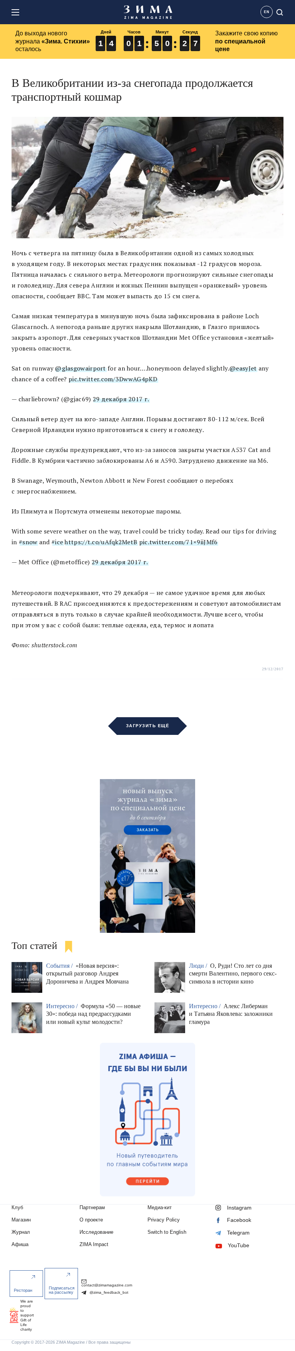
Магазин (21, 1220)
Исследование (96, 1232)
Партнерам (92, 1207)
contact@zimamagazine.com (106, 1285)
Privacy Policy (164, 1220)
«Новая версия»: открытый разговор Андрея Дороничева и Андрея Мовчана (87, 973)
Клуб (17, 1207)
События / (60, 965)
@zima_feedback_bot (108, 1292)
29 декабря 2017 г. (121, 399)
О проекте (91, 1220)
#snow (28, 542)
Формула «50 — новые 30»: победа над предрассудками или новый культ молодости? (93, 1014)
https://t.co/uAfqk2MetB (101, 542)
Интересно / (62, 1006)
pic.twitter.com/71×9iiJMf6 (178, 542)
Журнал (21, 1232)
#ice (57, 542)
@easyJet (243, 368)
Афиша (20, 1244)
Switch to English (167, 1232)
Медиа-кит (160, 1207)
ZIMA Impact (94, 1244)
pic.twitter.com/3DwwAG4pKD (112, 379)
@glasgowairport (80, 368)
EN (267, 12)
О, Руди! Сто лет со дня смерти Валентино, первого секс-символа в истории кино (233, 973)
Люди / (199, 965)
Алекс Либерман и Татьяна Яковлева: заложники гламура (231, 1014)
